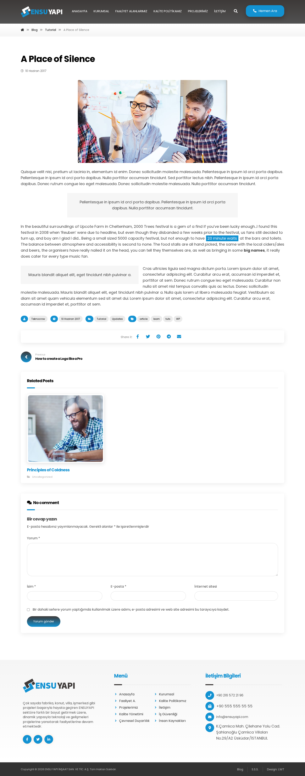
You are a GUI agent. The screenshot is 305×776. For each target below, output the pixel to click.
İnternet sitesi (205, 586)
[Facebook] (27, 739)
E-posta (118, 586)
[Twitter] (38, 739)
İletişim (164, 707)
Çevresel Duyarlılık (134, 720)
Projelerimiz (128, 707)
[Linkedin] (48, 739)
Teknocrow (38, 319)
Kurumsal (166, 694)
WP (178, 319)
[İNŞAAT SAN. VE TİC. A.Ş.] (41, 11)
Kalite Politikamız (172, 700)
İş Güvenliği (168, 714)
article (144, 319)
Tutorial (101, 319)
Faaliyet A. (127, 700)
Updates (117, 319)
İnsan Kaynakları (172, 720)
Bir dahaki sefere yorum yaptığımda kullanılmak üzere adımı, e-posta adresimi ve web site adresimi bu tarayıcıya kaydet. (131, 609)
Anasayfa (126, 694)
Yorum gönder (43, 621)
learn (156, 319)
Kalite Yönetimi (131, 714)
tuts (168, 319)
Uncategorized (42, 477)
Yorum (33, 538)
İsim (31, 586)
